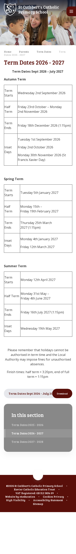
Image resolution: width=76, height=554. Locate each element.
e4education (27, 496)
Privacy (59, 496)
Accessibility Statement (48, 500)
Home (7, 51)
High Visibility (15, 500)
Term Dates (44, 51)
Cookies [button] (48, 496)
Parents (24, 51)
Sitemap (38, 504)
